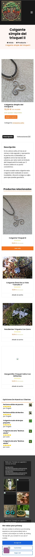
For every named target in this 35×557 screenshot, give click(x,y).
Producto (22, 42)
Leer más (17, 248)
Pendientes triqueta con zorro (17, 329)
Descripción (8, 137)
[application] (17, 469)
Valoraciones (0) (23, 137)
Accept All (17, 543)
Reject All (17, 553)
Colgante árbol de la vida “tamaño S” (17, 284)
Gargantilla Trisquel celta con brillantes (17, 375)
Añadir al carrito (11, 117)
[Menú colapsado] (32, 12)
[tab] (8, 136)
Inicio (10, 42)
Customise (17, 548)
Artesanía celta (18, 123)
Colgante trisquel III (17, 238)
